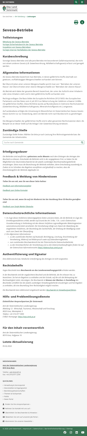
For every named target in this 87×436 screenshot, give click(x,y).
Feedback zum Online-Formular (15, 190)
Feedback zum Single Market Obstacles (18, 206)
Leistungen (31, 16)
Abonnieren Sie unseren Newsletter (19, 421)
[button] (76, 2)
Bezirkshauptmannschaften (14, 391)
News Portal (8, 399)
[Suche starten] (82, 142)
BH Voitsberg (20, 16)
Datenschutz (38, 429)
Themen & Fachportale (12, 394)
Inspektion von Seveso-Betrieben (17, 47)
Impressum (27, 429)
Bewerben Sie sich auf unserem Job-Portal (22, 417)
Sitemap (69, 429)
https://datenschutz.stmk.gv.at (50, 247)
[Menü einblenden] (82, 2)
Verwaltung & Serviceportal (14, 385)
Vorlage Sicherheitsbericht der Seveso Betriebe (23, 44)
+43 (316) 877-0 (15, 372)
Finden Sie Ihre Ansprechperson (17, 404)
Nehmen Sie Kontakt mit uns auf (17, 408)
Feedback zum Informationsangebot (17, 186)
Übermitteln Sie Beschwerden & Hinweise (21, 413)
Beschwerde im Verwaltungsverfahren (61, 290)
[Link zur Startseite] (10, 8)
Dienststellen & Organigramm (15, 388)
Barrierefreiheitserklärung (55, 429)
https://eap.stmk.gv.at (26, 316)
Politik (6, 396)
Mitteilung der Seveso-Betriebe (16, 42)
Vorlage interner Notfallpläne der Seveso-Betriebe (24, 50)
